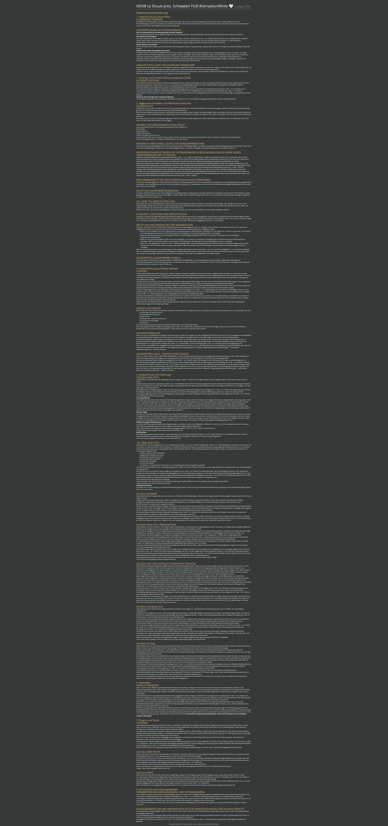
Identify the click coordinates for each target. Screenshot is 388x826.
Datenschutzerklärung (198, 824)
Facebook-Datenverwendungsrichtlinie (152, 660)
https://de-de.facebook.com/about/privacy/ (221, 670)
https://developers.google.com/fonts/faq (191, 766)
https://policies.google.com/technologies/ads (156, 639)
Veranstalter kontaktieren (175, 824)
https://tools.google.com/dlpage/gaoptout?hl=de (216, 420)
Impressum (186, 824)
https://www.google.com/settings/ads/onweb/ (155, 547)
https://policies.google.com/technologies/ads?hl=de (158, 559)
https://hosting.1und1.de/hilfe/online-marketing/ (152, 479)
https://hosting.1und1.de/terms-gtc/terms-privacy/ (153, 483)
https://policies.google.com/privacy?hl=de (236, 596)
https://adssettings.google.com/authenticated (189, 639)
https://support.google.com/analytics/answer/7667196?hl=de (160, 438)
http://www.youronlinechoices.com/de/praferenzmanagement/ (167, 678)
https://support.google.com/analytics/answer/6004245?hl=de (162, 430)
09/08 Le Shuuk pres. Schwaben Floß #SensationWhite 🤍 (184, 6)
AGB (191, 824)
